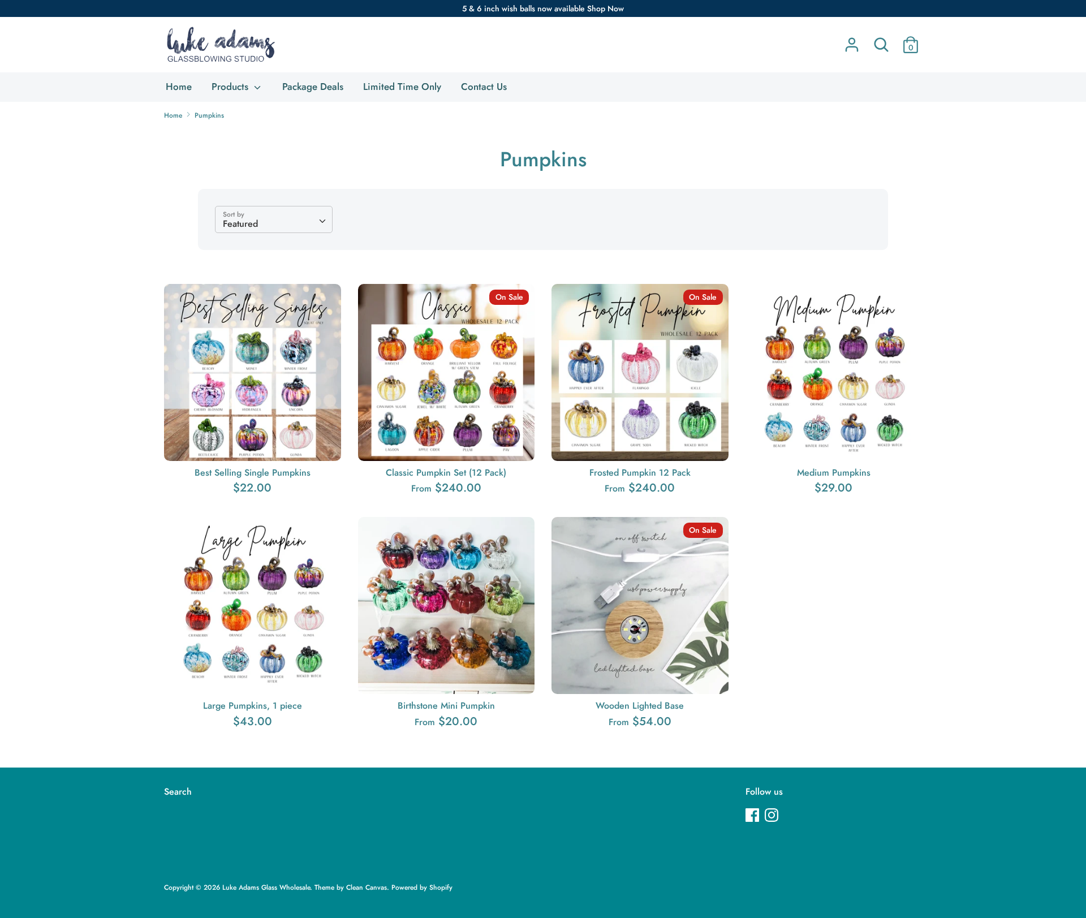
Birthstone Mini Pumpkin (446, 705)
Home (179, 86)
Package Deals (312, 86)
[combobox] (274, 219)
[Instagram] (773, 816)
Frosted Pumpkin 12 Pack (640, 472)
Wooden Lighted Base (640, 705)
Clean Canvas (366, 887)
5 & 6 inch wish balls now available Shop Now (543, 8)
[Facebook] (753, 816)
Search (178, 791)
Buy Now (253, 441)
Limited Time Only (402, 86)
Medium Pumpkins (833, 472)
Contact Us (484, 86)
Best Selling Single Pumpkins (253, 472)
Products (231, 86)
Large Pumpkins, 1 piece (252, 705)
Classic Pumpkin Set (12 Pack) (446, 472)
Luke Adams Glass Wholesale (266, 887)
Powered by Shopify (422, 887)
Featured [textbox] (240, 223)
